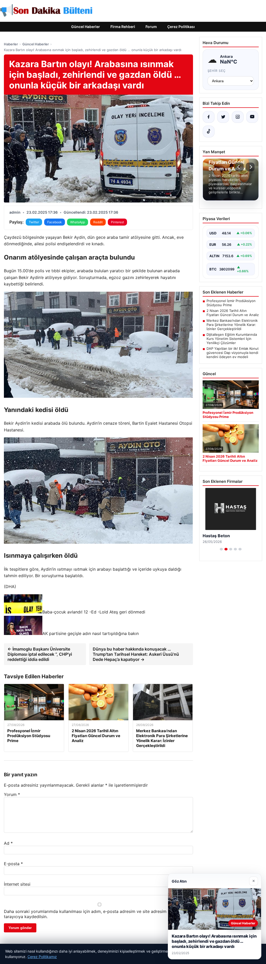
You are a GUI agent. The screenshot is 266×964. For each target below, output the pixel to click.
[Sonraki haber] (250, 167)
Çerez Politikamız (42, 956)
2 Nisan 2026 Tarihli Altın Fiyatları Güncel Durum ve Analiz (233, 313)
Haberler (11, 44)
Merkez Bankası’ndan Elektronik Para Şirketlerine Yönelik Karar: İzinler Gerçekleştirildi (232, 324)
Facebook (54, 222)
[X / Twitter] (223, 117)
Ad (8, 843)
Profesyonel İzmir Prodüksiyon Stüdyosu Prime (231, 303)
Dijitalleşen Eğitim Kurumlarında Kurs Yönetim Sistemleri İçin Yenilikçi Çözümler (232, 338)
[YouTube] (252, 117)
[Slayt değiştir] (221, 549)
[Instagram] (238, 117)
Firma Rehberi (122, 26)
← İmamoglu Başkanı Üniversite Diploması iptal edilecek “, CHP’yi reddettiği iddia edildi (40, 654)
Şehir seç (217, 71)
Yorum (12, 794)
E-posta (13, 863)
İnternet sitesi (17, 884)
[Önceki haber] (239, 167)
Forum (151, 26)
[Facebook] (209, 117)
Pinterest (117, 222)
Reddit (98, 222)
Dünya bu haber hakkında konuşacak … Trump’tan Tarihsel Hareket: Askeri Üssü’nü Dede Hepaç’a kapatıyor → (136, 654)
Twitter (34, 222)
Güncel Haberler (85, 26)
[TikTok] (209, 131)
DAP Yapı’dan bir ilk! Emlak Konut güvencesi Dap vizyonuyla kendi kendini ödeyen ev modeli (233, 352)
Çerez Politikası (181, 26)
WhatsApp (77, 222)
